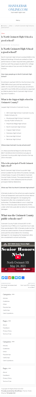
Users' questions (8, 313)
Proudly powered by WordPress (11, 391)
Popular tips (7, 307)
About (5, 325)
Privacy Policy (7, 331)
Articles (5, 298)
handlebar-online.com (18, 8)
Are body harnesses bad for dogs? (9, 286)
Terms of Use (7, 334)
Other (3, 33)
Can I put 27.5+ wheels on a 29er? (28, 286)
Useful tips (6, 310)
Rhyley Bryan (16, 45)
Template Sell (11, 393)
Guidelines (6, 301)
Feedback (6, 328)
